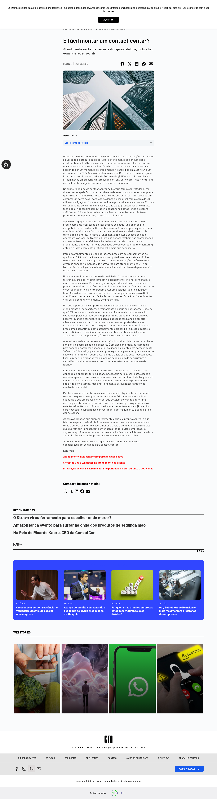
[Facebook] (17, 768)
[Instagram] (24, 768)
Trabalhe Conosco (189, 758)
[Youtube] (39, 768)
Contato (112, 758)
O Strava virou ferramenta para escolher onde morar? (62, 517)
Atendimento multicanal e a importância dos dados (93, 456)
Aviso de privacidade (137, 758)
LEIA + (200, 551)
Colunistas (70, 758)
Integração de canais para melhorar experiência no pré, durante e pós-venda (108, 468)
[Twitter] (31, 768)
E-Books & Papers (27, 758)
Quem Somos (92, 758)
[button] (122, 64)
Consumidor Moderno (73, 29)
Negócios (20, 603)
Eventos (50, 758)
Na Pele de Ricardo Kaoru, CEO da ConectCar (54, 532)
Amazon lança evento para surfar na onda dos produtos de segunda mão (79, 524)
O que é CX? (163, 758)
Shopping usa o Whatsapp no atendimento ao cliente (94, 462)
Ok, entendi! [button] (108, 19)
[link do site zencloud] (118, 793)
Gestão (89, 29)
